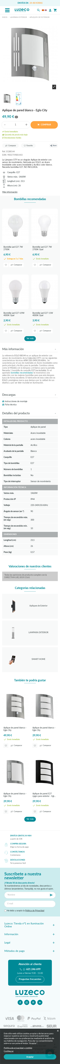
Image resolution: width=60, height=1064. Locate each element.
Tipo (6, 427)
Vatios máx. (12, 177)
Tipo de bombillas (11, 463)
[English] (46, 10)
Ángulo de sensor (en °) (14, 511)
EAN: (4, 155)
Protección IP (10, 499)
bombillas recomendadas (22, 373)
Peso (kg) (8, 552)
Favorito (30, 146)
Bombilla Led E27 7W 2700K (13, 248)
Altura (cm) (12, 186)
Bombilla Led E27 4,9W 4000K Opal (13, 314)
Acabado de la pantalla (14, 451)
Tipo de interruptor (12, 481)
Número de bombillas (13, 469)
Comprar (45, 125)
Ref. (4, 151)
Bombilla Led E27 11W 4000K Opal (42, 314)
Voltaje (7, 505)
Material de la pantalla (13, 445)
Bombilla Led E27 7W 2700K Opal (42, 248)
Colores (7, 439)
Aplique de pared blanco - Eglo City (15, 729)
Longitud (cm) (13, 181)
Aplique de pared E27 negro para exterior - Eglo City (43, 795)
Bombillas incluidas (12, 475)
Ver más (30, 338)
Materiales (8, 433)
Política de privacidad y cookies (18, 1048)
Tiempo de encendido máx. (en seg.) (16, 518)
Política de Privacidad (34, 911)
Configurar (9, 1051)
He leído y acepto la (25, 911)
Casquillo (11, 172)
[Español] (43, 10)
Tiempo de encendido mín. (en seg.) (15, 527)
